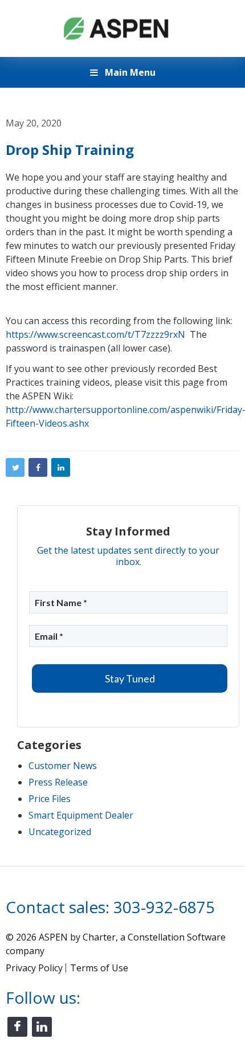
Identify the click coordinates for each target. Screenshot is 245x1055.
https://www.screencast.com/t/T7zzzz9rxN (95, 334)
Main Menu (129, 72)
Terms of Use (99, 967)
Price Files (49, 798)
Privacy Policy (34, 967)
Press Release (58, 782)
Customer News (62, 765)
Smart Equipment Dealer (80, 815)
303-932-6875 (164, 907)
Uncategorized (59, 831)
